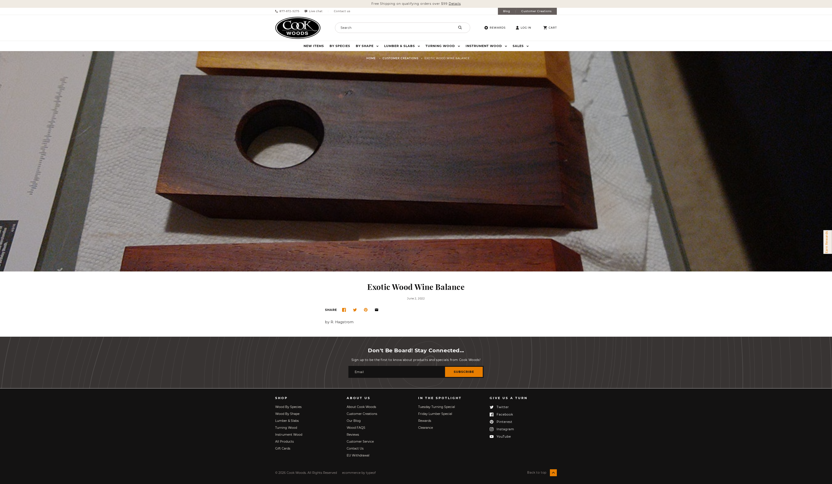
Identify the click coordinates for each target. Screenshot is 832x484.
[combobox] (389, 27)
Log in (526, 27)
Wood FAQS (356, 427)
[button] (367, 46)
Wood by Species (288, 406)
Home (371, 58)
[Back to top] (553, 472)
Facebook (505, 414)
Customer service (360, 441)
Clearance (425, 427)
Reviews (353, 434)
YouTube (504, 437)
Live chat (316, 11)
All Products (284, 441)
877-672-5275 (289, 11)
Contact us (342, 11)
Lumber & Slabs (287, 420)
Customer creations (362, 413)
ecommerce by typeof (359, 473)
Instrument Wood (288, 434)
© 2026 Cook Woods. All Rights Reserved (306, 473)
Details (455, 3)
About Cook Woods (361, 406)
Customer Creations (536, 11)
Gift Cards (282, 448)
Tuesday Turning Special (436, 406)
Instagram (505, 429)
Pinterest (504, 422)
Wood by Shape (287, 413)
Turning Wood (286, 427)
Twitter (503, 407)
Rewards (497, 27)
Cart (553, 27)
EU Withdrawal (358, 455)
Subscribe (464, 372)
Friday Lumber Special (435, 413)
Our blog (354, 420)
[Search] (460, 27)
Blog (506, 11)
